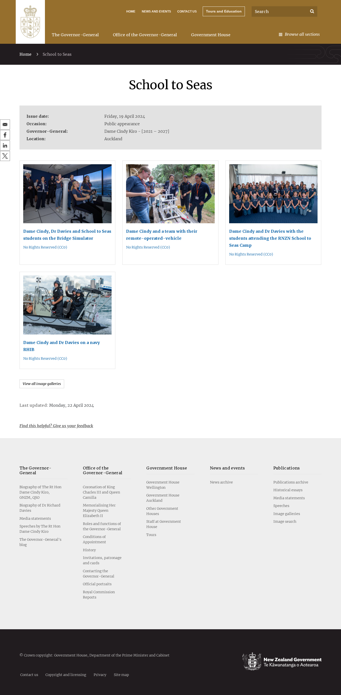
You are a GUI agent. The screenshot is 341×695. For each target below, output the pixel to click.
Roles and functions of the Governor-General (102, 526)
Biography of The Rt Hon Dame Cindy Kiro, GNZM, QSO (40, 492)
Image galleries (286, 514)
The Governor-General (75, 34)
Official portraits (97, 584)
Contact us (187, 11)
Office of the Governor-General (145, 34)
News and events (227, 468)
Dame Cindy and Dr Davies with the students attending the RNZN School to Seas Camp (270, 238)
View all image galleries (42, 384)
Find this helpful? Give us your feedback (56, 425)
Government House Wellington (162, 485)
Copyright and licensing (65, 674)
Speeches (281, 506)
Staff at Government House (163, 524)
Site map (121, 674)
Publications (286, 468)
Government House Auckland (162, 498)
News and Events (156, 11)
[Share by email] (5, 125)
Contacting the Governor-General (98, 573)
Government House (210, 34)
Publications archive (290, 482)
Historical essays (288, 490)
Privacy (100, 674)
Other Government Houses (162, 511)
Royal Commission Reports (99, 595)
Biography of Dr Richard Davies (39, 508)
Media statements (35, 518)
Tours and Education (224, 11)
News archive (221, 482)
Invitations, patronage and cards (102, 560)
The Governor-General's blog (40, 542)
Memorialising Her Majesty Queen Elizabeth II (99, 510)
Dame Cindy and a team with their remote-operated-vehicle (161, 235)
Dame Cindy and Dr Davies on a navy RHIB (61, 346)
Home (130, 11)
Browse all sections (302, 34)
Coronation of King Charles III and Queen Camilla (101, 492)
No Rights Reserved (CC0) (45, 247)
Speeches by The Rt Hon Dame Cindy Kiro (39, 529)
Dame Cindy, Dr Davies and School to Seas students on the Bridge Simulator (67, 235)
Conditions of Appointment (94, 539)
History (89, 550)
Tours (151, 534)
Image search (284, 521)
